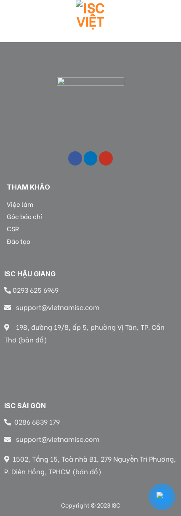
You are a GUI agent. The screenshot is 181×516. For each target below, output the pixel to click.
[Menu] (11, 14)
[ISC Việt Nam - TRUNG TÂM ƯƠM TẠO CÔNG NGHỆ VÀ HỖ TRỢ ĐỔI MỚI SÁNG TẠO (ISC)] (90, 14)
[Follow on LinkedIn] (91, 158)
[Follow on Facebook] (75, 158)
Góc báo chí (24, 216)
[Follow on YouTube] (106, 158)
